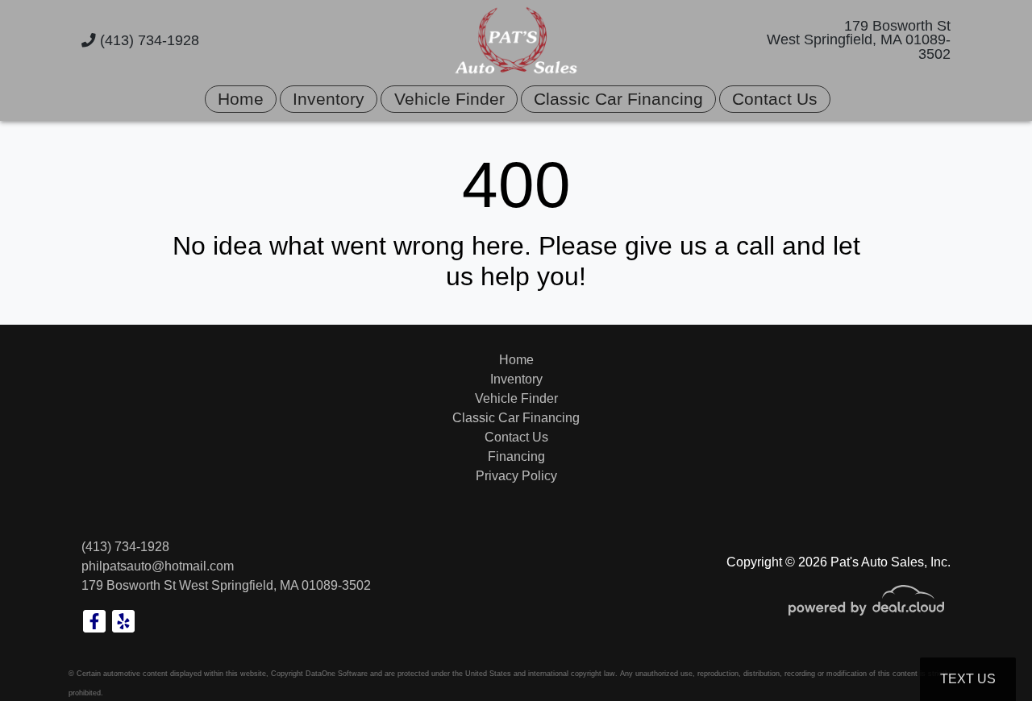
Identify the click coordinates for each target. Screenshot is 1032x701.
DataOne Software (337, 674)
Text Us (968, 679)
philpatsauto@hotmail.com (157, 566)
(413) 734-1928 (147, 40)
